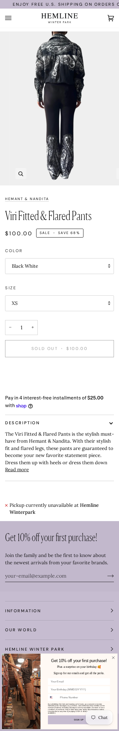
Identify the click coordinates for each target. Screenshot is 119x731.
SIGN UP (79, 719)
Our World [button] (21, 630)
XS (15, 303)
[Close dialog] (113, 658)
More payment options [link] (30, 387)
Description (22, 423)
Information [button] (23, 611)
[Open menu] (14, 18)
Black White (25, 266)
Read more (17, 469)
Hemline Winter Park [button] (34, 649)
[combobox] (53, 697)
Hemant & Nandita (27, 199)
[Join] (105, 576)
